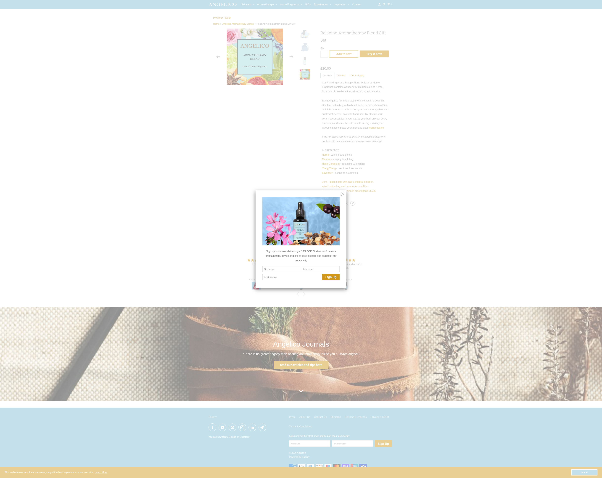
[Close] (343, 194)
